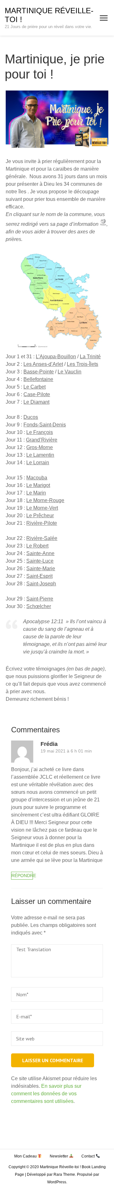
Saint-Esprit (39, 576)
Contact (88, 1156)
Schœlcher (38, 606)
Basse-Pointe (38, 371)
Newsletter (59, 1156)
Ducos (30, 417)
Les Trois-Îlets (82, 364)
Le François (39, 432)
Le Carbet (34, 387)
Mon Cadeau (26, 1156)
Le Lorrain (37, 462)
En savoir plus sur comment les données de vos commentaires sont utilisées (46, 1093)
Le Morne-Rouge (45, 500)
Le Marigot (38, 485)
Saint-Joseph (41, 583)
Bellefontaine (38, 379)
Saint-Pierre (39, 598)
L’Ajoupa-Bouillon (56, 356)
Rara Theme (64, 1174)
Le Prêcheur (40, 515)
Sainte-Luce (40, 561)
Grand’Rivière (41, 439)
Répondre (22, 875)
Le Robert (37, 545)
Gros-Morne (39, 447)
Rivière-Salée (41, 538)
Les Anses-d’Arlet (43, 364)
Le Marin (36, 492)
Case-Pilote (36, 394)
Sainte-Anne (40, 553)
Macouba (36, 477)
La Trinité (90, 356)
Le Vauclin (69, 371)
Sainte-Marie (40, 568)
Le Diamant (36, 402)
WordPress (56, 1182)
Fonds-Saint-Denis (44, 424)
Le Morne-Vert (42, 508)
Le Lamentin (40, 455)
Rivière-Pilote (41, 523)
